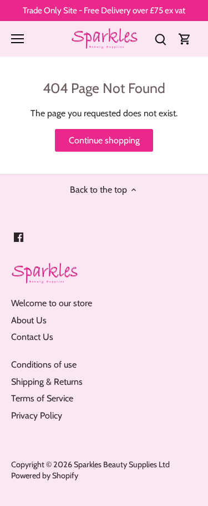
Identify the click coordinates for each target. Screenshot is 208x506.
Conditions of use (44, 364)
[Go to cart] (184, 38)
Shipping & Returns (47, 381)
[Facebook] (18, 237)
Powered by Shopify (44, 476)
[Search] (160, 38)
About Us (29, 320)
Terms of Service (42, 398)
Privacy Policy (36, 415)
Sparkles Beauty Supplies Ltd (122, 464)
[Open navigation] (17, 38)
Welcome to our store (51, 303)
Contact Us (32, 337)
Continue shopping (104, 140)
